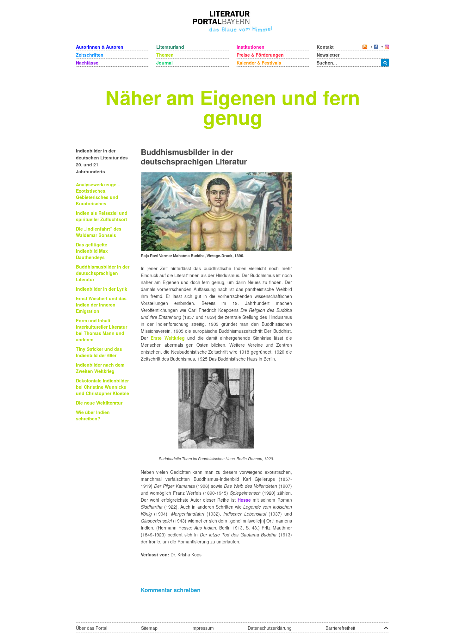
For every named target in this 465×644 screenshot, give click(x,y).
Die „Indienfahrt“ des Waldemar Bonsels (98, 232)
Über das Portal (91, 628)
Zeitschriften (89, 55)
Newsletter (328, 55)
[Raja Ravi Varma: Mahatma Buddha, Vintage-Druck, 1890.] (216, 211)
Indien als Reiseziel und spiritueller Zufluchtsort (101, 216)
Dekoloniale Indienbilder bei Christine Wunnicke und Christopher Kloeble (102, 386)
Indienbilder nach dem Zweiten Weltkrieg (100, 368)
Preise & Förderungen (260, 55)
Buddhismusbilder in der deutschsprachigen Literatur (102, 272)
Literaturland (170, 47)
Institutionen (250, 47)
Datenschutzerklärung (270, 628)
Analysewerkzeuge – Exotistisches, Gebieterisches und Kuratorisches (98, 194)
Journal (164, 62)
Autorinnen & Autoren (99, 47)
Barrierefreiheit (340, 628)
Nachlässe (87, 62)
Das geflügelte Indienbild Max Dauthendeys (92, 250)
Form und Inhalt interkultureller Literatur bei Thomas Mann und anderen (101, 330)
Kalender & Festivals (259, 62)
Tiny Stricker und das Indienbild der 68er (99, 352)
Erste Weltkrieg (167, 338)
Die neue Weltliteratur (99, 402)
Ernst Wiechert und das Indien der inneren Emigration (101, 304)
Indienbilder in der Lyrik (101, 289)
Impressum (202, 628)
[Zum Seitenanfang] (386, 625)
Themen (165, 55)
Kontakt (325, 47)
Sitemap (149, 628)
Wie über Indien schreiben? (93, 415)
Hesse (244, 500)
